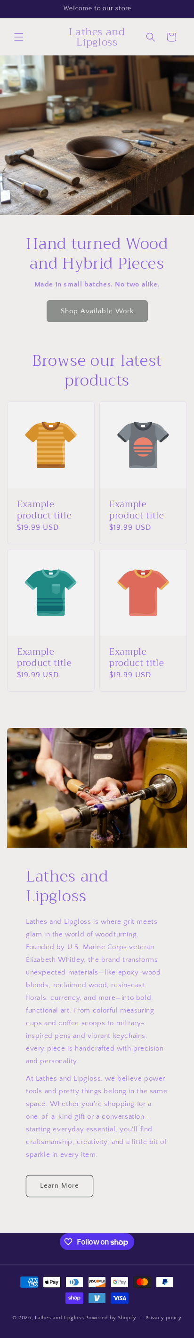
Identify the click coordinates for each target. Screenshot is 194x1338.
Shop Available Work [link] (97, 311)
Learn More (59, 1186)
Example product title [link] (44, 510)
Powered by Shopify (111, 1318)
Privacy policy (164, 1318)
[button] (18, 37)
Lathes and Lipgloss (59, 1318)
